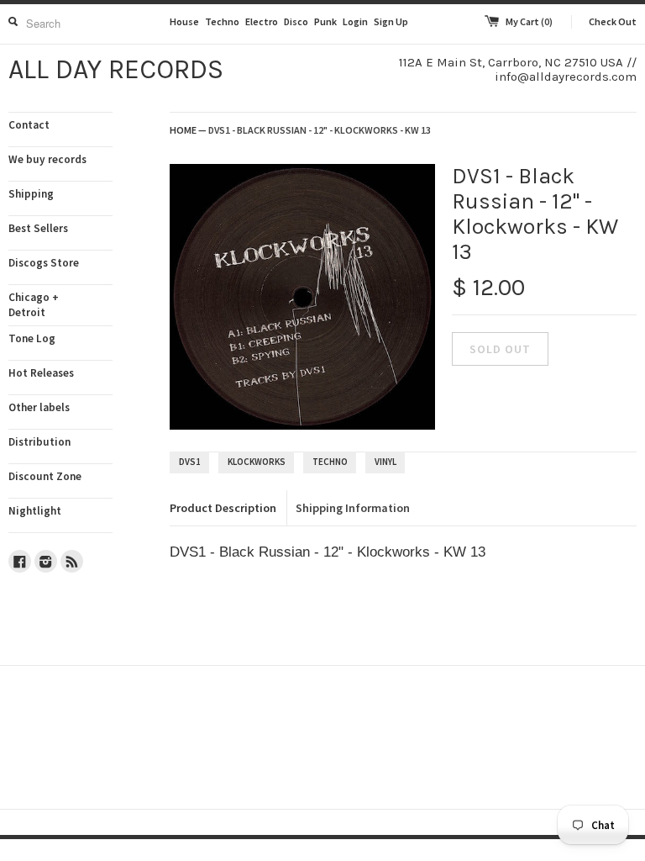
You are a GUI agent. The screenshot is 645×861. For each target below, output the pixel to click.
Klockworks (257, 461)
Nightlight (34, 511)
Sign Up (391, 21)
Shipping (31, 194)
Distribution (39, 442)
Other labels (39, 407)
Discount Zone (44, 476)
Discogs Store (43, 263)
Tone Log (31, 338)
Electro (261, 21)
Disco (296, 21)
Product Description (223, 507)
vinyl (385, 461)
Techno (222, 21)
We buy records (47, 159)
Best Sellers (38, 228)
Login (355, 21)
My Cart (529, 21)
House (184, 21)
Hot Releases (41, 373)
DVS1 (190, 461)
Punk (325, 21)
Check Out (613, 21)
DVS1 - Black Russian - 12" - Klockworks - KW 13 (319, 130)
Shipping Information (353, 507)
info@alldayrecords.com (566, 76)
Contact (29, 125)
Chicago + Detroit (33, 305)
